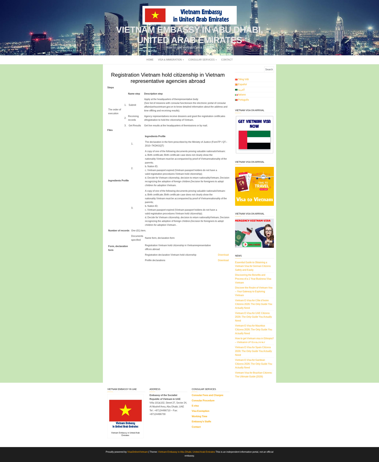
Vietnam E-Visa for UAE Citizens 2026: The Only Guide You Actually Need (253, 317)
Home (150, 59)
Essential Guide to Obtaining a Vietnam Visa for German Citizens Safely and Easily (253, 266)
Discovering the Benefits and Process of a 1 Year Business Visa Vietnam (253, 279)
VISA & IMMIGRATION (170, 59)
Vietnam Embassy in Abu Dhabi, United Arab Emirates (186, 452)
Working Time (199, 416)
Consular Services (201, 59)
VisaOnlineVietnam (137, 452)
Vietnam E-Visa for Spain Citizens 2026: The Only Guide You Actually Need (253, 351)
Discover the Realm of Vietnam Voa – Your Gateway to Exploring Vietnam (253, 291)
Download (223, 255)
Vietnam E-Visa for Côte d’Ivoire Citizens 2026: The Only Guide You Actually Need (253, 304)
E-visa (195, 405)
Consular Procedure (203, 400)
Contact (227, 59)
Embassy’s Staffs (201, 421)
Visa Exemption (200, 411)
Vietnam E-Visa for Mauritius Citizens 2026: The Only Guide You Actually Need (253, 329)
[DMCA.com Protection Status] (253, 397)
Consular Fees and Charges (207, 395)
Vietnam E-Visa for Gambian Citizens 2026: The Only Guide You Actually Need (253, 364)
